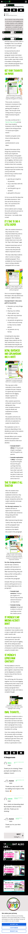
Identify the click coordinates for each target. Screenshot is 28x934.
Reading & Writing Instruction (11, 15)
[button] (7, 10)
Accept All (14, 924)
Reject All (14, 931)
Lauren (10, 799)
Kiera (9, 763)
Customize (14, 928)
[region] (14, 922)
